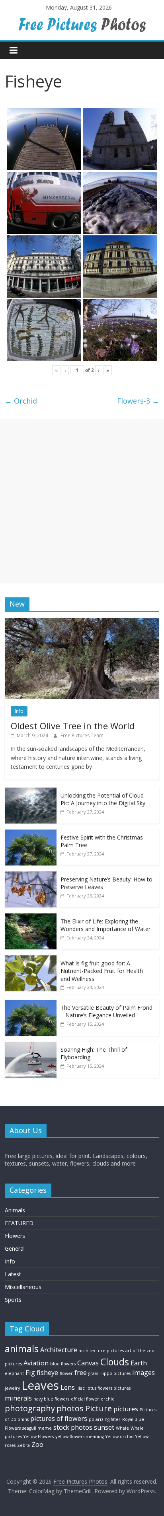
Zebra (23, 1445)
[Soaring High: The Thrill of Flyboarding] (31, 1046)
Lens (68, 1387)
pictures (125, 1409)
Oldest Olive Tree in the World (73, 726)
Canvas (88, 1363)
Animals (15, 1210)
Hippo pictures (115, 1373)
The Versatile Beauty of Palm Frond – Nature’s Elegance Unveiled (106, 1011)
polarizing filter (105, 1419)
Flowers (15, 1235)
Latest (13, 1274)
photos (70, 1408)
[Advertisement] (82, 501)
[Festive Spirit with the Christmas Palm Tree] (31, 834)
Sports (13, 1299)
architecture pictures (101, 1350)
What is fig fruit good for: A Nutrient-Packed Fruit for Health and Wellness (102, 971)
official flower (85, 1399)
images (143, 1372)
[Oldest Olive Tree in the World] (82, 622)
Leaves (40, 1385)
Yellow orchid (119, 1436)
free (80, 1372)
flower (66, 1373)
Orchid (21, 401)
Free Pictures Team (82, 735)
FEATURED (19, 1223)
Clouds (114, 1361)
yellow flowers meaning (79, 1436)
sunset (104, 1427)
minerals (18, 1398)
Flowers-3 (138, 401)
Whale (122, 1428)
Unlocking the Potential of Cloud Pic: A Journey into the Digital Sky (103, 799)
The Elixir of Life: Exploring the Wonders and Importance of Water (105, 925)
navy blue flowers (51, 1399)
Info (19, 711)
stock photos (72, 1427)
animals (22, 1348)
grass (93, 1373)
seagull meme (37, 1428)
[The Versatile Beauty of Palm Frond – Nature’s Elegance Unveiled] (31, 1004)
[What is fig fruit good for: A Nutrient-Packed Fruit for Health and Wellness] (31, 959)
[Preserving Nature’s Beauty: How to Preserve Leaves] (31, 875)
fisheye (47, 1372)
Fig (30, 1372)
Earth (139, 1363)
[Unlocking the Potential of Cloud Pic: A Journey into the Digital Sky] (31, 792)
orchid (108, 1399)
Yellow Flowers (38, 1436)
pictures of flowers (58, 1418)
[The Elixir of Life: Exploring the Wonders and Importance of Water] (31, 917)
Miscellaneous (23, 1287)
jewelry (12, 1388)
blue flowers (63, 1364)
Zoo (37, 1444)
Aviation (36, 1363)
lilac (80, 1388)
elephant (14, 1373)
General (15, 1248)
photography (30, 1408)
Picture (98, 1408)
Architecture (58, 1349)
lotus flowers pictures (108, 1388)
